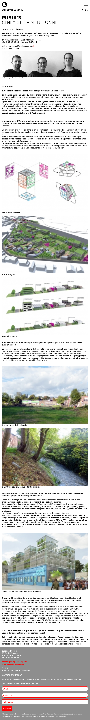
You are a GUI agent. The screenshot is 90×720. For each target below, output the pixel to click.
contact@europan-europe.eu (14, 661)
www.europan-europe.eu (13, 664)
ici (34, 46)
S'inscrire (7, 708)
